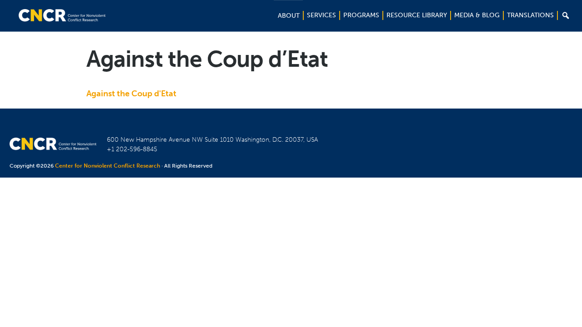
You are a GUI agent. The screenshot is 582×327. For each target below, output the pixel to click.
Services (321, 15)
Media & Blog (477, 15)
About (289, 16)
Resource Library (416, 15)
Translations (530, 15)
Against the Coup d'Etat (131, 94)
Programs (361, 15)
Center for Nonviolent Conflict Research (107, 166)
